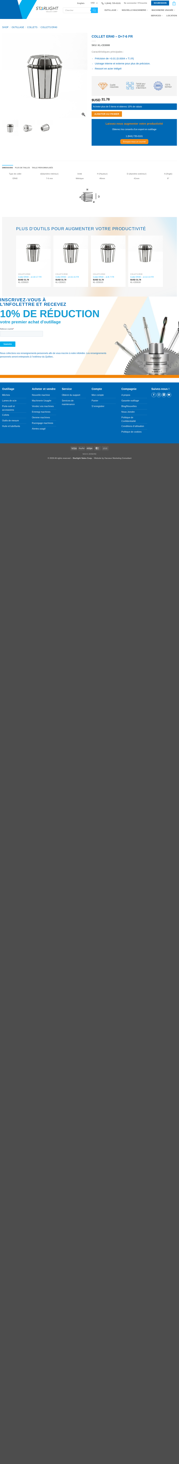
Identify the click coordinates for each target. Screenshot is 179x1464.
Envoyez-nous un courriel (134, 141)
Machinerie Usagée (162, 10)
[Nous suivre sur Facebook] (153, 395)
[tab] (7, 168)
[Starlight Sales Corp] (47, 9)
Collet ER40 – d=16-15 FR (67, 277)
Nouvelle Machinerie (134, 10)
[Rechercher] (94, 10)
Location (171, 15)
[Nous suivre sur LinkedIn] (164, 395)
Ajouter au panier (106, 114)
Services (156, 15)
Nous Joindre (89, 454)
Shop (5, 27)
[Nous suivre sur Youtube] (169, 395)
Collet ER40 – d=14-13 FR (142, 277)
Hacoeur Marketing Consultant (117, 458)
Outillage (110, 10)
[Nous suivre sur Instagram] (158, 395)
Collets (32, 27)
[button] (136, 3)
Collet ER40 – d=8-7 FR (103, 277)
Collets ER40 (49, 27)
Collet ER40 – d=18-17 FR (30, 277)
